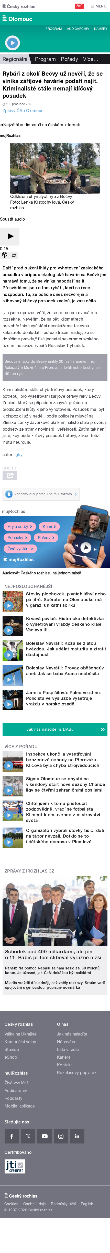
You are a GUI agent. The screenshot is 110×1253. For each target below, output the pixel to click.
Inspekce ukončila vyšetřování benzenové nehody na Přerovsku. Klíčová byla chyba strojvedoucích (63, 759)
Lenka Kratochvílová (40, 202)
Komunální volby (20, 1041)
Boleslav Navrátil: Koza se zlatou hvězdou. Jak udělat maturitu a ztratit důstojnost (66, 649)
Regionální (15, 59)
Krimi (47, 526)
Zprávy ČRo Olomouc (23, 110)
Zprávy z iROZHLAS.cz (29, 871)
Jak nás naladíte (72, 1034)
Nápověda (66, 1041)
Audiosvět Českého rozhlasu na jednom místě (42, 573)
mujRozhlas (13, 511)
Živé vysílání (18, 548)
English (87, 1204)
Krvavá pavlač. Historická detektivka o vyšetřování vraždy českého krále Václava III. (65, 624)
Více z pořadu (21, 746)
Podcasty (14, 1098)
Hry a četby (18, 526)
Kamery (100, 29)
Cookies (11, 1204)
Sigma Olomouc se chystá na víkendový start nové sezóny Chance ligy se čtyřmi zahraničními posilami (65, 784)
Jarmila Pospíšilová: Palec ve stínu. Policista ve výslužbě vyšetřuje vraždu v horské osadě (63, 698)
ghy (19, 454)
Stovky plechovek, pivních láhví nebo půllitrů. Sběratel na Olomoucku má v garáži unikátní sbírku (66, 599)
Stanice (12, 1049)
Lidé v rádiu (68, 1049)
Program (54, 29)
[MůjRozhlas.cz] (10, 136)
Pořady (69, 59)
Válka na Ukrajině (21, 1034)
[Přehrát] (9, 237)
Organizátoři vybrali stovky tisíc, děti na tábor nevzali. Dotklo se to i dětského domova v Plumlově (65, 836)
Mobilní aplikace (20, 1106)
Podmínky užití (63, 1204)
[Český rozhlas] (19, 6)
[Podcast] (4, 255)
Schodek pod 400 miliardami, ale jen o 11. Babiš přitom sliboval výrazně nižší (53, 954)
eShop (11, 1057)
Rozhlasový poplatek (76, 1072)
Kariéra (63, 1057)
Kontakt (64, 1065)
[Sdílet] (13, 255)
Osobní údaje (34, 1204)
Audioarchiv (78, 29)
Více (90, 59)
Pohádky (15, 537)
